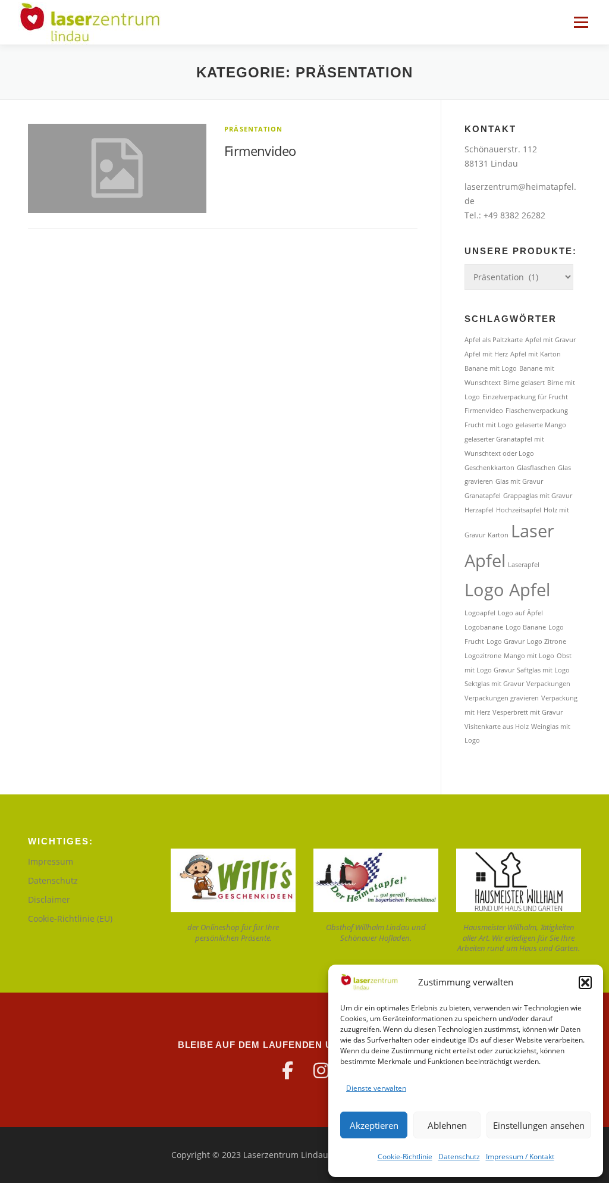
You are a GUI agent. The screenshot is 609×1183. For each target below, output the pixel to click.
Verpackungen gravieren (501, 698)
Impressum (50, 861)
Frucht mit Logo (488, 425)
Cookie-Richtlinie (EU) (70, 918)
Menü (580, 22)
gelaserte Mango (541, 425)
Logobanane (483, 627)
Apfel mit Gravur (550, 340)
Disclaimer (49, 899)
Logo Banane (526, 627)
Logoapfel (479, 613)
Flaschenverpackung (537, 410)
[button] (585, 982)
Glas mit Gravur (519, 481)
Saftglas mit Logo (543, 670)
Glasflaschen (536, 468)
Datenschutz (459, 1156)
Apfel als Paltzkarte (493, 340)
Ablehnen (447, 1125)
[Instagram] (321, 1070)
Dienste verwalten (376, 1088)
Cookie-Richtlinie (405, 1156)
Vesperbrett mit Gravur (527, 712)
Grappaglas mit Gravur (537, 496)
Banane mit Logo (490, 368)
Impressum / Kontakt (520, 1156)
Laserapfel (523, 565)
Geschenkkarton (489, 468)
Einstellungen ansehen (539, 1125)
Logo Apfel (507, 590)
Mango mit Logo (529, 656)
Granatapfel (482, 496)
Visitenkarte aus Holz (496, 726)
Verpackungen (548, 684)
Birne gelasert (524, 382)
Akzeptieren (374, 1125)
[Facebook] (288, 1070)
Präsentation (253, 128)
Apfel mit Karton (535, 354)
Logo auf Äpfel (520, 613)
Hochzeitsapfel (518, 510)
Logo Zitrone (546, 641)
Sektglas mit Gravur (494, 684)
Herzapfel (479, 510)
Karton (498, 535)
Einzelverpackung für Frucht (525, 397)
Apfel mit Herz (486, 354)
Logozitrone (482, 656)
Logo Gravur (505, 641)
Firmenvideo (260, 150)
